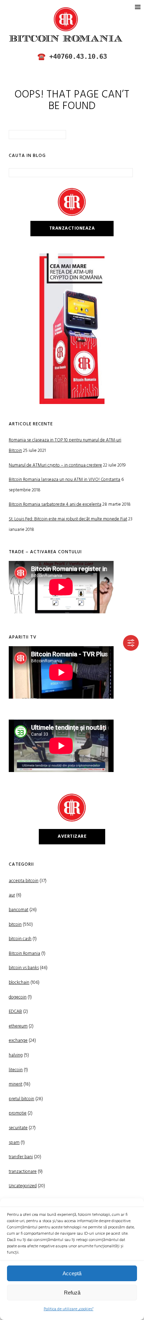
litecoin (16, 1070)
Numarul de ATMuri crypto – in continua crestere (55, 465)
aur (12, 895)
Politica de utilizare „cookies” (68, 1309)
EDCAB (15, 1011)
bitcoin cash (20, 939)
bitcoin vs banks (24, 968)
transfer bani (21, 1157)
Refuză (72, 1293)
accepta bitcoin (23, 881)
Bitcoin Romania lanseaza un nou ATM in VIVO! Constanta (64, 479)
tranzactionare (23, 1171)
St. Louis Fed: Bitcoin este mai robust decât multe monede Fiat (68, 519)
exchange (18, 1040)
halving (16, 1055)
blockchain (19, 982)
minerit (15, 1084)
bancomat (18, 910)
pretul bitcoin (21, 1099)
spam (14, 1142)
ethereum (18, 1026)
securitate (18, 1128)
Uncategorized (23, 1186)
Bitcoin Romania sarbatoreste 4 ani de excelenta (55, 504)
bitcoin (15, 924)
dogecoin (18, 997)
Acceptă (72, 1273)
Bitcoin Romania (24, 953)
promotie (18, 1113)
